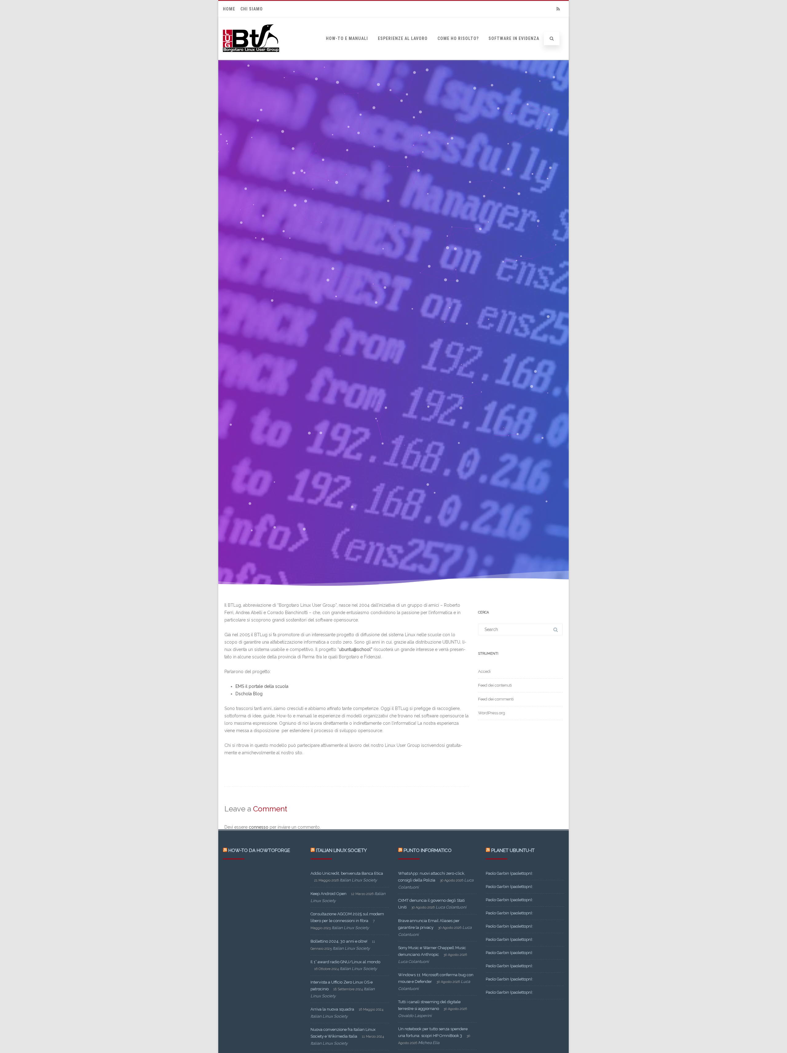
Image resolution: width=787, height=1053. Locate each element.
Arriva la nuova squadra (332, 1009)
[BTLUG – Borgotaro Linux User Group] (251, 57)
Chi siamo (251, 8)
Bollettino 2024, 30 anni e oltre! (338, 941)
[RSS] (558, 9)
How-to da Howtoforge (259, 850)
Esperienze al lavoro (403, 38)
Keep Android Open (328, 893)
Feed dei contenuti (495, 685)
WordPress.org (491, 713)
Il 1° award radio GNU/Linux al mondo (345, 962)
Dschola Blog (249, 693)
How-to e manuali (347, 38)
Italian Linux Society (341, 850)
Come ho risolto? (458, 38)
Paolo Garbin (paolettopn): (509, 873)
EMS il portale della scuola (261, 686)
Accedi (484, 671)
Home (229, 8)
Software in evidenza (513, 38)
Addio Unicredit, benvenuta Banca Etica (346, 873)
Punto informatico (428, 850)
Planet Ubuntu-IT (513, 850)
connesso (258, 827)
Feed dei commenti (496, 699)
